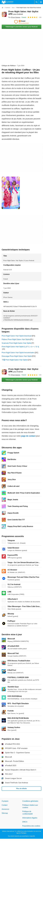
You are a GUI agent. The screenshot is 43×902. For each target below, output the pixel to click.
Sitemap (5, 813)
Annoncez (5, 809)
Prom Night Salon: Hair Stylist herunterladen (18, 352)
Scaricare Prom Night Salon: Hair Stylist (16, 343)
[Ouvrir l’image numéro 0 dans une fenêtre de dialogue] (11, 193)
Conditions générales (30, 801)
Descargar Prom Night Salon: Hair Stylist (17, 356)
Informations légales (29, 818)
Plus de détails (21, 788)
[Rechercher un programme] (37, 2)
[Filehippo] (7, 2)
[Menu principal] (41, 2)
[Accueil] (2, 8)
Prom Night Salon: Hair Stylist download (16, 336)
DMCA (24, 822)
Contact (4, 805)
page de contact (28, 436)
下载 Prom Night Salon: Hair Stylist (14, 360)
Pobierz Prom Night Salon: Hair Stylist (16, 339)
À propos (5, 801)
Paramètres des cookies (31, 826)
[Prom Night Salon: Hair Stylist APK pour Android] (4, 14)
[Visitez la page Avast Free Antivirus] (21, 22)
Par (14, 17)
